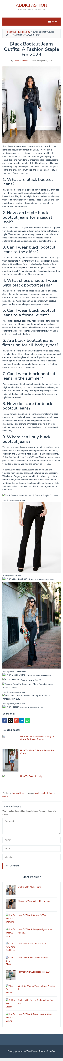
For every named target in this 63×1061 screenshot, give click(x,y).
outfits (5, 796)
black (37, 792)
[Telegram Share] (21, 720)
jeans (51, 792)
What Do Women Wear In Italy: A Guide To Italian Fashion (37, 738)
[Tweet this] (10, 720)
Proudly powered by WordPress (22, 1051)
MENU (55, 21)
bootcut (44, 792)
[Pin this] (16, 720)
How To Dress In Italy (31, 776)
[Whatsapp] (27, 720)
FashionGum (18, 792)
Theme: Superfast (47, 1051)
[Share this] (4, 720)
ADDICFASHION (31, 5)
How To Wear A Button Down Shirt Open (37, 752)
